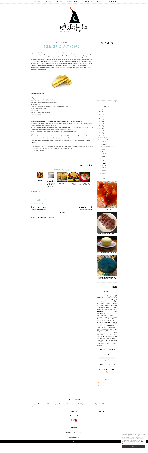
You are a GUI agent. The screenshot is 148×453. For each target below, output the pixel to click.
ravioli (100, 334)
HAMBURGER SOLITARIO (73, 183)
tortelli (104, 341)
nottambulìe (110, 325)
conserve (107, 307)
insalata (109, 317)
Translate (112, 360)
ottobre (102, 173)
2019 (100, 116)
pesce (115, 329)
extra (113, 313)
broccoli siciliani (100, 300)
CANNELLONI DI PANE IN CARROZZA (84, 183)
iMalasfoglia (76, 437)
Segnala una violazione (107, 364)
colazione (107, 305)
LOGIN (67, 433)
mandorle (99, 322)
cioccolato (114, 303)
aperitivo (99, 297)
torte (110, 340)
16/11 (103, 158)
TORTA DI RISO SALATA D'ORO (109, 146)
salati (115, 334)
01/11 (103, 170)
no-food (98, 325)
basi (105, 297)
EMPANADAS (62, 183)
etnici (108, 313)
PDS (111, 294)
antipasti (102, 296)
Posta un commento (38, 203)
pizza (110, 331)
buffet (110, 299)
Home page (37, 1)
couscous (101, 309)
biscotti (114, 297)
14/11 (103, 163)
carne (115, 302)
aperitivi (112, 296)
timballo (113, 338)
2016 (100, 123)
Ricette (58, 1)
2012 (100, 133)
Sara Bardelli (74, 427)
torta (106, 340)
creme (106, 309)
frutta (111, 315)
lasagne (106, 318)
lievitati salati (113, 319)
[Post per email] (43, 191)
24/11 (103, 144)
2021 (100, 112)
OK (133, 447)
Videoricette (88, 1)
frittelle (107, 315)
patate (102, 329)
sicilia (116, 336)
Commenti (101, 385)
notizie (103, 325)
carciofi (110, 301)
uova (109, 341)
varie (114, 341)
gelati (102, 317)
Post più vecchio (84, 208)
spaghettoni (102, 338)
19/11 (103, 156)
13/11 (103, 165)
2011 (100, 135)
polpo (98, 333)
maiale (113, 320)
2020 (100, 114)
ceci (108, 303)
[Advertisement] (107, 72)
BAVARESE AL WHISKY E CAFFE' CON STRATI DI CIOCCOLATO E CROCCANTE (107, 277)
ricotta (105, 334)
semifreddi (110, 336)
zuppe (98, 345)
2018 (100, 119)
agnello (115, 294)
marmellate (107, 322)
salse (98, 336)
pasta (98, 329)
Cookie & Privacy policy (76, 433)
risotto (110, 334)
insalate (115, 317)
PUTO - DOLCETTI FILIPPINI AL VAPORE (106, 253)
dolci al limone (109, 312)
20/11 (103, 153)
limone (101, 320)
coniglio (101, 307)
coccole (101, 305)
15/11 (103, 160)
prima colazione (108, 333)
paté (111, 329)
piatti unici (37, 193)
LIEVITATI (99, 294)
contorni (114, 307)
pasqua (114, 327)
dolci (99, 311)
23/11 (103, 149)
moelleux (99, 324)
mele (114, 322)
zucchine (114, 343)
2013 (100, 130)
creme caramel (113, 309)
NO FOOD (106, 294)
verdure (98, 343)
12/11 (103, 168)
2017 (100, 121)
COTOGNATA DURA (107, 209)
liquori (107, 320)
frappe (102, 315)
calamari (98, 301)
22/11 (103, 151)
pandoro (103, 327)
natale (112, 324)
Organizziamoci (72, 1)
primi (115, 333)
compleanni (114, 305)
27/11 (103, 141)
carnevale (102, 303)
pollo (114, 331)
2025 (100, 109)
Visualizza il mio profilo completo (107, 375)
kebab (100, 318)
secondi (103, 336)
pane (108, 327)
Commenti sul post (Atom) (46, 217)
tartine (108, 338)
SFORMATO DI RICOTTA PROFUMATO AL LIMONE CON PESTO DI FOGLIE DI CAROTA (51, 182)
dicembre (102, 137)
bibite (109, 297)
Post (100, 382)
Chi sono (48, 1)
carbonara (104, 301)
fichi (98, 315)
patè (107, 329)
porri (102, 333)
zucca (108, 343)
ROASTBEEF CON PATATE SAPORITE (107, 233)
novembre (102, 139)
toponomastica (100, 340)
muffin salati (105, 324)
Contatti (100, 1)
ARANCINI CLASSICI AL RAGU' (40, 179)
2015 (100, 126)
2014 (100, 128)
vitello (103, 343)
